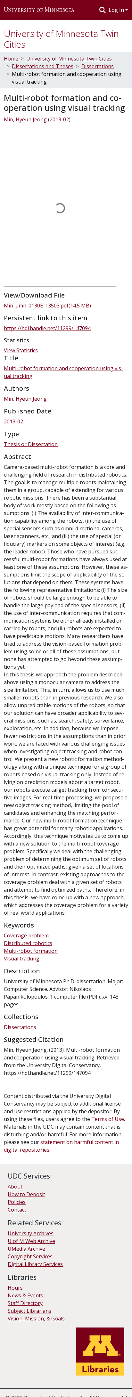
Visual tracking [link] (21, 958)
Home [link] (11, 58)
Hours (15, 1287)
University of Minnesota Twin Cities (61, 38)
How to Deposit (26, 1194)
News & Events (25, 1295)
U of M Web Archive (31, 1241)
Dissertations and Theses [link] (42, 66)
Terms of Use (107, 1119)
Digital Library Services (35, 1264)
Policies (17, 1201)
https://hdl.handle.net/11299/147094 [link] (47, 328)
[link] (66, 305)
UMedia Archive (26, 1248)
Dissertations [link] (97, 66)
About (15, 1186)
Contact (17, 1209)
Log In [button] (117, 9)
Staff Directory (25, 1303)
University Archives (31, 1233)
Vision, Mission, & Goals (36, 1318)
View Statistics (21, 350)
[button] (39, 10)
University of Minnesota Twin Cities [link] (69, 58)
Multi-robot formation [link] (31, 950)
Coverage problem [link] (26, 935)
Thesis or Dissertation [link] (31, 444)
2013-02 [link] (59, 119)
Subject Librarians (29, 1310)
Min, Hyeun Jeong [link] (25, 119)
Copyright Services (30, 1256)
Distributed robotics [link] (28, 943)
